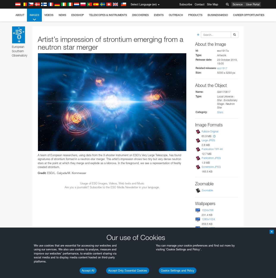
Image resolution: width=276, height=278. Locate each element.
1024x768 (207, 210)
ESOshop (77, 15)
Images (34, 15)
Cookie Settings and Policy (177, 270)
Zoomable (207, 190)
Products (195, 15)
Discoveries (140, 15)
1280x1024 (208, 219)
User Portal (253, 4)
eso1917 (222, 68)
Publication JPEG (211, 158)
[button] (214, 136)
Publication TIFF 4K (212, 149)
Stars (220, 112)
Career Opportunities (248, 15)
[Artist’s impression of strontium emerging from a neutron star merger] (112, 102)
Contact (199, 4)
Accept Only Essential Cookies (127, 270)
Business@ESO (218, 15)
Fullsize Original (210, 131)
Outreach (176, 15)
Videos (48, 15)
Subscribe (185, 4)
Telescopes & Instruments (108, 15)
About (20, 15)
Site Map (212, 4)
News (62, 15)
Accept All (88, 270)
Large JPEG (208, 140)
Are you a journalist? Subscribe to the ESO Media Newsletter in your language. (112, 187)
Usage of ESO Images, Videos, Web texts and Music (112, 183)
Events (159, 15)
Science (238, 4)
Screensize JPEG (211, 166)
